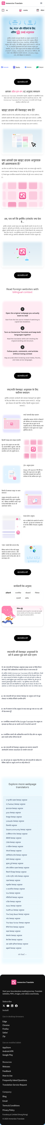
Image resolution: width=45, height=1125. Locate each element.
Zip (4, 1036)
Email (5, 1100)
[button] (41, 3)
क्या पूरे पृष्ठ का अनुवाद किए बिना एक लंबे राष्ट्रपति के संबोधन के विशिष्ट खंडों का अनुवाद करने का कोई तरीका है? (22, 761)
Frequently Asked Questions (15, 1080)
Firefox (6, 1028)
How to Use (7, 1075)
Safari (5, 1032)
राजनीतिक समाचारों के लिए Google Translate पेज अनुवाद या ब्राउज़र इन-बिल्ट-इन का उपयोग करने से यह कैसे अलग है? (22, 722)
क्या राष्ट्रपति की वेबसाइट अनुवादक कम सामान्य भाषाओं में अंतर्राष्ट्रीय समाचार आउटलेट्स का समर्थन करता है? (20, 748)
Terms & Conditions (11, 1105)
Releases (6, 1066)
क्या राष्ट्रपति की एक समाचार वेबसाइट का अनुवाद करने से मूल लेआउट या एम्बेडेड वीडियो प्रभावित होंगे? (21, 697)
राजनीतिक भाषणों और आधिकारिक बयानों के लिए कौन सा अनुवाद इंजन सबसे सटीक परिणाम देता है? (22, 735)
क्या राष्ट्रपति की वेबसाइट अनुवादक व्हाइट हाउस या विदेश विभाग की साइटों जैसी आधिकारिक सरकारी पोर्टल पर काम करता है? (22, 668)
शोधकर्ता (28, 593)
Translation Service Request (15, 1084)
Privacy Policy (8, 1110)
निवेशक (37, 593)
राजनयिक (18, 593)
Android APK (8, 1051)
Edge (5, 1021)
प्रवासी (18, 598)
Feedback (7, 1071)
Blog (4, 1096)
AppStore (7, 1047)
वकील (27, 598)
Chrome (6, 1025)
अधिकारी (8, 593)
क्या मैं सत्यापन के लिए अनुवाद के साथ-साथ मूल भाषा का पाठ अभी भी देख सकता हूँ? (22, 710)
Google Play (8, 1054)
